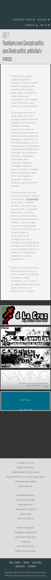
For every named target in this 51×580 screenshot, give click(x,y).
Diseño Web (25, 542)
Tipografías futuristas (25, 509)
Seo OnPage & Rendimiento (25, 532)
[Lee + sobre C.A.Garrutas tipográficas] (25, 345)
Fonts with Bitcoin (25, 519)
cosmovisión (32, 199)
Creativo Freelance (25, 528)
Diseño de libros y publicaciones (25, 472)
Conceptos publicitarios (25, 551)
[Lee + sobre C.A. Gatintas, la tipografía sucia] (25, 366)
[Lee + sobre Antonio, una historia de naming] (25, 409)
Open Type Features (25, 546)
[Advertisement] (25, 431)
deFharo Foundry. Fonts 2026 (25, 7)
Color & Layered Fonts (25, 500)
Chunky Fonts (25, 514)
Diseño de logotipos (25, 468)
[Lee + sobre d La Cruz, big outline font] (25, 323)
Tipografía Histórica (25, 495)
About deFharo (25, 486)
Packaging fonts (25, 505)
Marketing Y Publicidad (25, 537)
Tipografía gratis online (25, 482)
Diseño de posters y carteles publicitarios (25, 477)
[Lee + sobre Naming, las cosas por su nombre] (25, 388)
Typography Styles (25, 463)
